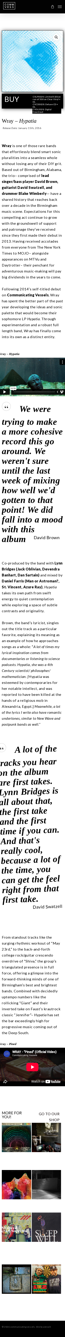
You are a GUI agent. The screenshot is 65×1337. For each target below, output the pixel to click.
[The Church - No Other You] (16, 1279)
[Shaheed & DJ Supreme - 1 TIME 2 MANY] (46, 1279)
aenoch (47, 1326)
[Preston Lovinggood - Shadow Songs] (46, 1184)
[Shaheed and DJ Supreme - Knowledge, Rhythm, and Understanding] (16, 1227)
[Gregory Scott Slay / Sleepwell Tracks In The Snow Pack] (46, 1137)
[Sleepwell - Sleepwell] (46, 1227)
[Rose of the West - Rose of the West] (16, 1185)
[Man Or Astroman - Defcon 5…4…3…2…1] (16, 1137)
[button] (60, 7)
